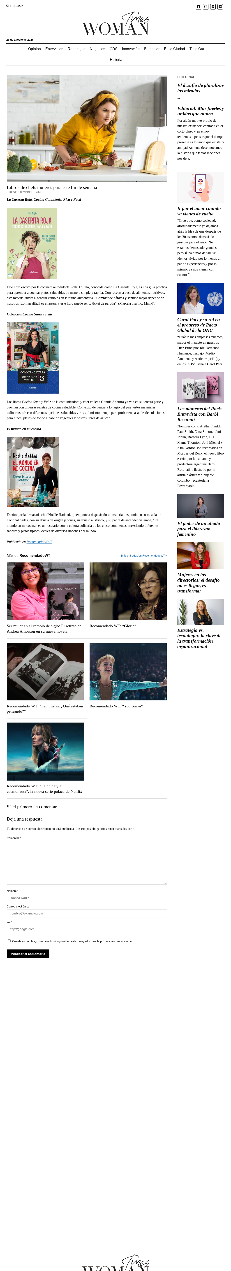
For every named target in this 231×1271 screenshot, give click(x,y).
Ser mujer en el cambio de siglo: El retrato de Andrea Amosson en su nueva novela (44, 629)
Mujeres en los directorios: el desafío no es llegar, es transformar (198, 583)
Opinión (34, 49)
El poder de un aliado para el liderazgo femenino (198, 529)
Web (9, 922)
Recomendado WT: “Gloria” (113, 626)
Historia (116, 60)
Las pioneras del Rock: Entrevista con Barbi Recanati (200, 414)
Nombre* (12, 891)
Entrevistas (54, 49)
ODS (114, 49)
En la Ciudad (174, 49)
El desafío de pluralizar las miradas (200, 88)
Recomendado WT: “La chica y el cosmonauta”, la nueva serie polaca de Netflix (44, 789)
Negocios (97, 49)
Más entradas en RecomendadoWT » (144, 555)
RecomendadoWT (39, 542)
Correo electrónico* (19, 906)
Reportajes (76, 49)
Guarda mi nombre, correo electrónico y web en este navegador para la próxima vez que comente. (72, 941)
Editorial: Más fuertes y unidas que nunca (200, 111)
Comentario (14, 838)
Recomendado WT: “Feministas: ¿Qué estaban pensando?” (45, 709)
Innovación (131, 49)
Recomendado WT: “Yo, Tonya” (116, 706)
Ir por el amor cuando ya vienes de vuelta (199, 211)
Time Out (196, 49)
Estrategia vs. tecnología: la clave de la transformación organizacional (199, 638)
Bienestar (151, 49)
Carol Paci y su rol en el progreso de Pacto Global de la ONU (198, 325)
